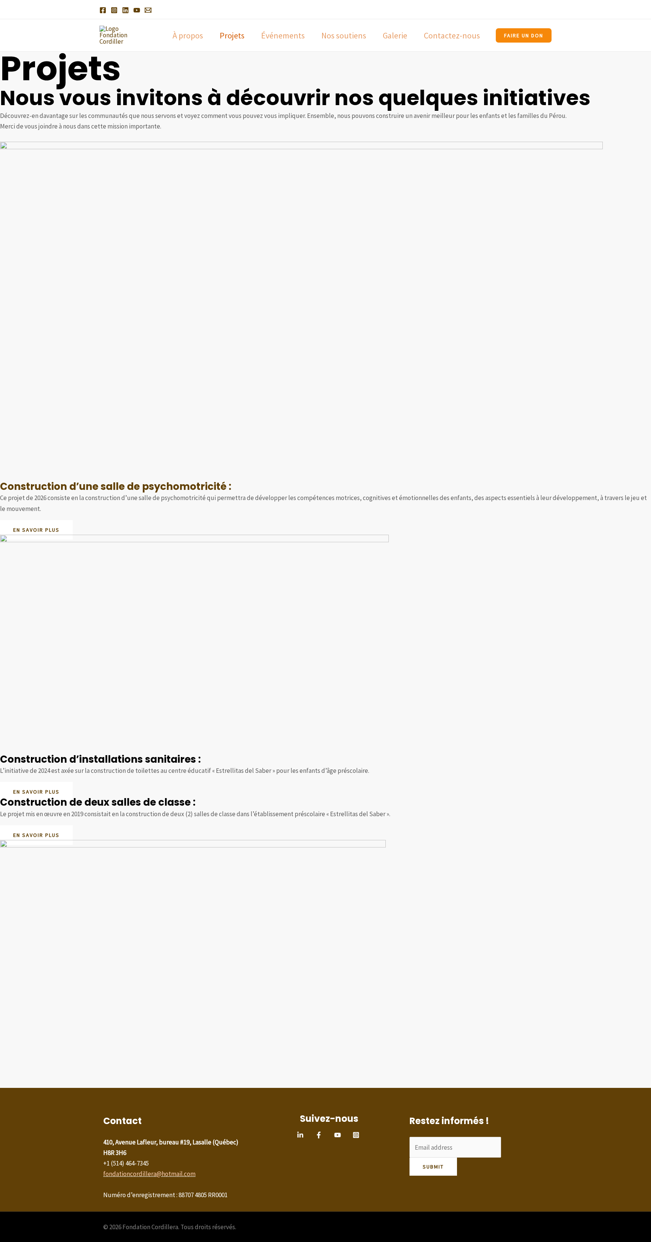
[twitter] (301, 1135)
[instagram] (357, 1135)
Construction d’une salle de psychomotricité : (115, 486)
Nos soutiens (343, 35)
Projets (232, 35)
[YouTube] (136, 10)
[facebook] (320, 1135)
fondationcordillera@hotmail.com (149, 1174)
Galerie (395, 35)
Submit (433, 1166)
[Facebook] (102, 10)
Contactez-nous (452, 35)
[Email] (148, 10)
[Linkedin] (125, 10)
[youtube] (339, 1135)
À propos (188, 35)
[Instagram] (114, 10)
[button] (524, 35)
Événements (283, 35)
